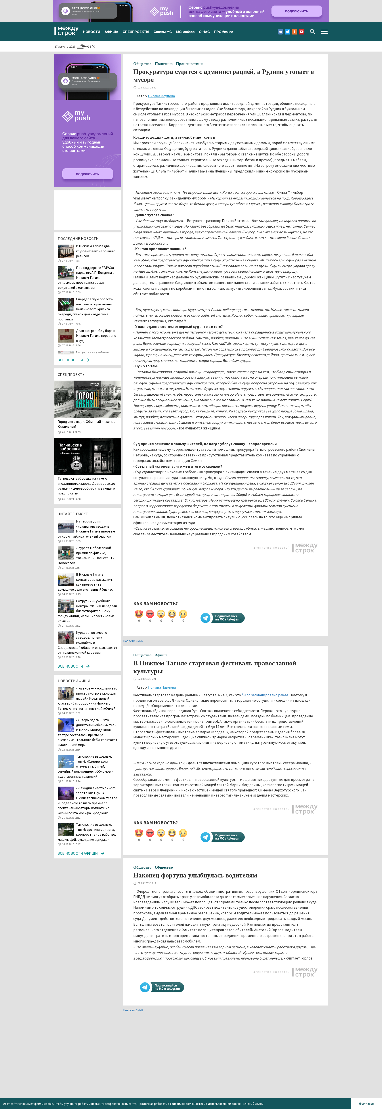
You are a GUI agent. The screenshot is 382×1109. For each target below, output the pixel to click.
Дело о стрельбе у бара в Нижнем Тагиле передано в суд (96, 335)
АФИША (111, 32)
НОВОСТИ (91, 32)
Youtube (301, 31)
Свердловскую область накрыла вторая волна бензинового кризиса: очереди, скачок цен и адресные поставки (85, 309)
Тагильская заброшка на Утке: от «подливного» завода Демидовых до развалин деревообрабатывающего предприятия (86, 485)
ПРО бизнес (223, 32)
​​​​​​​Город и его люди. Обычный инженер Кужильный (86, 424)
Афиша (161, 655)
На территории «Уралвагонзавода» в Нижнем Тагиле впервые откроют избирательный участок (86, 528)
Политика (164, 63)
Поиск (312, 31)
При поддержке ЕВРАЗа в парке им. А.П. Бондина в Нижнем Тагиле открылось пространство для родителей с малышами (87, 277)
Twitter (287, 31)
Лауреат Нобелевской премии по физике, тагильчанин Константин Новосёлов (87, 555)
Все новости (70, 359)
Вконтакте (280, 31)
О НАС (204, 32)
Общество (142, 63)
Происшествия (189, 63)
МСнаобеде (185, 32)
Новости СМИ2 (133, 641)
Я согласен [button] (366, 1103)
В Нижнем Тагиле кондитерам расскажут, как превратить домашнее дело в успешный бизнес (85, 582)
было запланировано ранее (265, 695)
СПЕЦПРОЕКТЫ (136, 32)
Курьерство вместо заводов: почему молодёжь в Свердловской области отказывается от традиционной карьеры (87, 642)
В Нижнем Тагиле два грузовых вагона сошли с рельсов (95, 251)
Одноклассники (294, 31)
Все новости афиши (77, 853)
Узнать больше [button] (253, 1103)
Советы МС (163, 32)
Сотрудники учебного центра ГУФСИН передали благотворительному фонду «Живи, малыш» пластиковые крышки (87, 611)
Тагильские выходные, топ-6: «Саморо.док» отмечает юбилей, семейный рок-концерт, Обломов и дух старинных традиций (85, 766)
